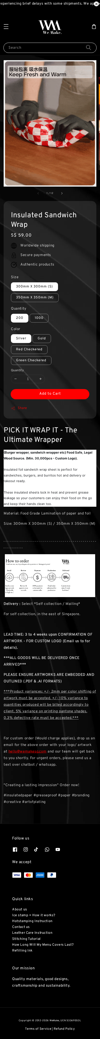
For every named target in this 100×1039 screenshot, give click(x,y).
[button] (6, 26)
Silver (21, 338)
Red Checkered (29, 349)
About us (19, 909)
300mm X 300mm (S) (34, 287)
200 (19, 318)
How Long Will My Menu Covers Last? (43, 945)
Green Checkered (31, 360)
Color (15, 329)
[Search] (88, 47)
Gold (42, 338)
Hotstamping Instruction (32, 921)
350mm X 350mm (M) (35, 297)
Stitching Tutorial (26, 939)
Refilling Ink (22, 951)
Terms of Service (38, 1029)
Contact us (21, 927)
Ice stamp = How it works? (33, 915)
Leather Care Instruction (32, 933)
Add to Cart (50, 393)
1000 (39, 318)
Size (14, 277)
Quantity (18, 308)
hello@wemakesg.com (27, 751)
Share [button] (22, 408)
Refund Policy (64, 1029)
